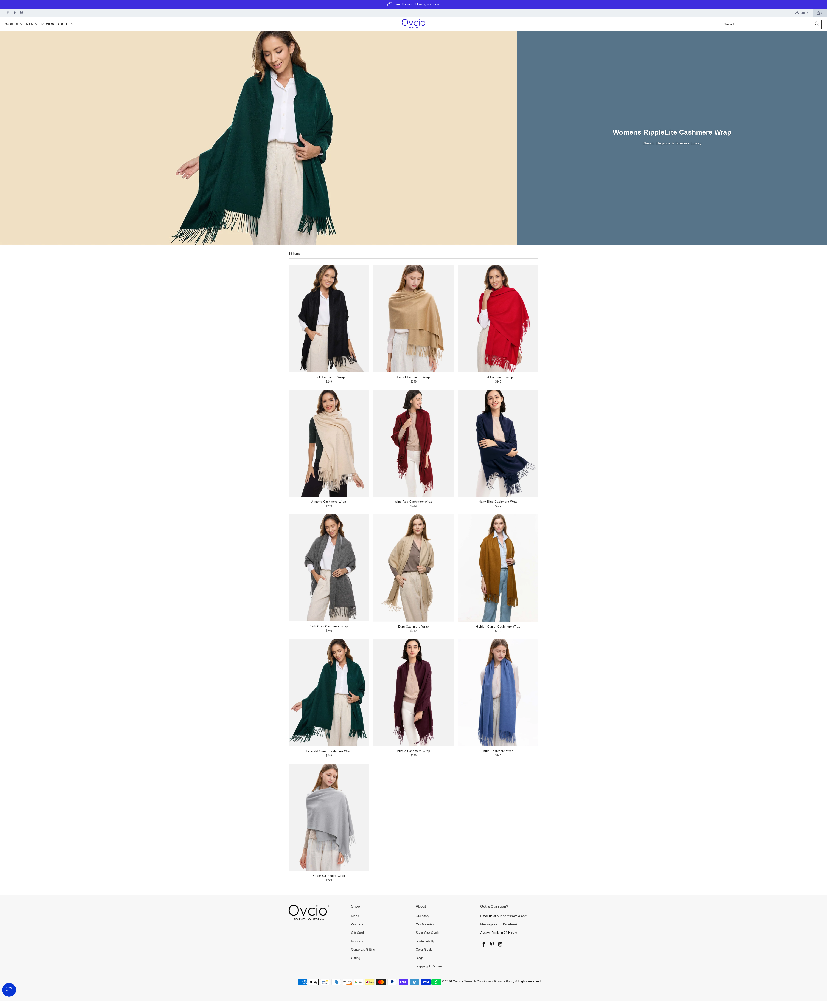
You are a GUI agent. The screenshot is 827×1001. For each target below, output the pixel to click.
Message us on (499, 924)
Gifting (355, 958)
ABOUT (63, 24)
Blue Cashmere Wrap (498, 692)
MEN (30, 24)
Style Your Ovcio (427, 932)
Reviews (357, 941)
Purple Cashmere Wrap (413, 692)
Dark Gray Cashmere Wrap (329, 567)
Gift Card (357, 932)
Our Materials (425, 924)
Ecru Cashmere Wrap (413, 568)
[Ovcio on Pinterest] (14, 12)
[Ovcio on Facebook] (7, 12)
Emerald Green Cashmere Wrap (329, 692)
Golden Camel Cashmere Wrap (498, 568)
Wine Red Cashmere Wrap (413, 443)
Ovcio (457, 981)
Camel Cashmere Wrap (413, 318)
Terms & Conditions (477, 981)
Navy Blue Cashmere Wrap (498, 443)
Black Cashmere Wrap (329, 318)
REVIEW (47, 24)
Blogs (420, 958)
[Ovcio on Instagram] (22, 12)
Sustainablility (425, 941)
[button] (9, 990)
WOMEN (12, 24)
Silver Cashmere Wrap (329, 817)
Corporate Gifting (363, 949)
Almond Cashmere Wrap (329, 443)
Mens (355, 916)
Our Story (422, 916)
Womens (357, 924)
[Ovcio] (413, 24)
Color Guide (424, 949)
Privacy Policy (504, 981)
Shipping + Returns (429, 966)
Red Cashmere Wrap (498, 318)
